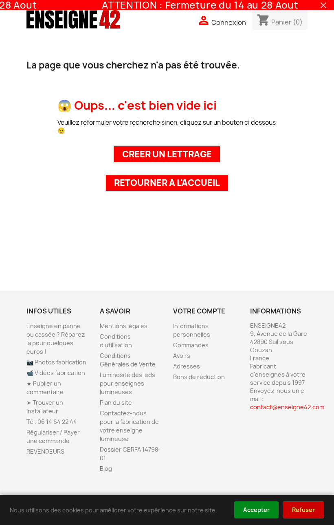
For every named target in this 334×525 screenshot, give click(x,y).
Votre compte (199, 311)
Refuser (303, 510)
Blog (106, 468)
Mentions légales (123, 326)
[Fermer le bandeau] (323, 5)
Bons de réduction (199, 377)
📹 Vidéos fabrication (55, 373)
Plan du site (116, 402)
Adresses (186, 366)
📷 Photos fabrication (56, 362)
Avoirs (181, 356)
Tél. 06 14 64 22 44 (51, 422)
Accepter (256, 510)
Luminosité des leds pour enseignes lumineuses (127, 383)
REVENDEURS (45, 451)
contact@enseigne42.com (287, 407)
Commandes (191, 345)
